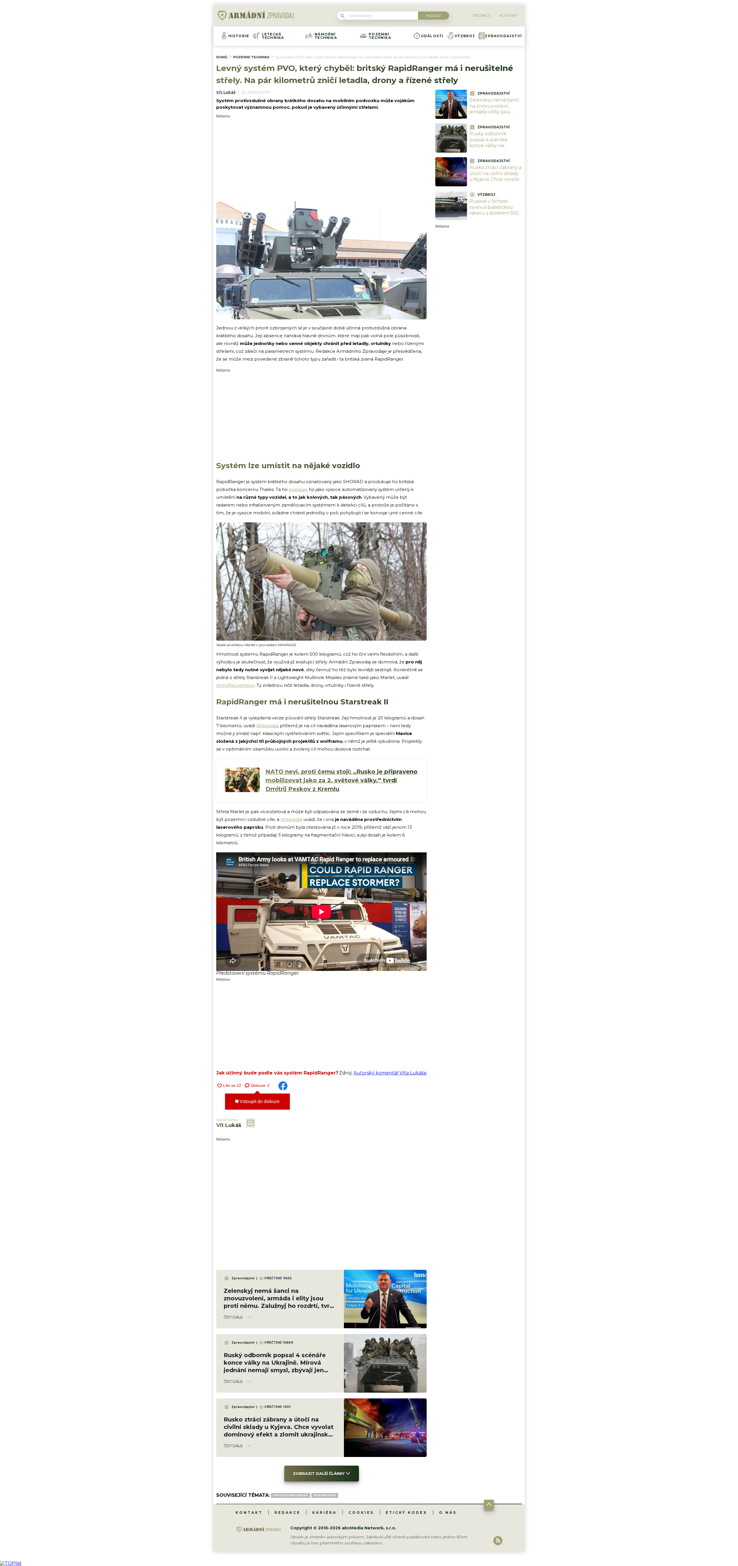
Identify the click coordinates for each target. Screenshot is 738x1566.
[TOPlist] (11, 1563)
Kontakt (249, 1512)
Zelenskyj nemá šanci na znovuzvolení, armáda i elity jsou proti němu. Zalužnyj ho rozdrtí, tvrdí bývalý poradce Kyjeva (495, 115)
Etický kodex (406, 1512)
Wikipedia (267, 725)
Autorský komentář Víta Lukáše (390, 1073)
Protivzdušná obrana (290, 1495)
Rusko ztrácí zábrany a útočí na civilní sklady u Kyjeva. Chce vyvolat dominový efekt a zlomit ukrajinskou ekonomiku (495, 182)
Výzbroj (465, 36)
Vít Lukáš (226, 92)
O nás (448, 1512)
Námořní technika (326, 36)
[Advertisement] (321, 158)
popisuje (298, 489)
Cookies (361, 1512)
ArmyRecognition (235, 685)
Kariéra (324, 1512)
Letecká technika (273, 36)
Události (432, 36)
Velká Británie (325, 1495)
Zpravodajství (503, 36)
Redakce (287, 1512)
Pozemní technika (380, 36)
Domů (221, 57)
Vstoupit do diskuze (259, 1101)
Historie (238, 36)
